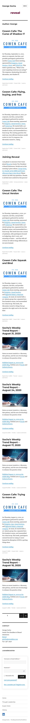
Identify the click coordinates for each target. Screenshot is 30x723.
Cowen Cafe (11, 61)
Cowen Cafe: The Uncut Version (12, 192)
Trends (22, 365)
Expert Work (6, 706)
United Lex (18, 65)
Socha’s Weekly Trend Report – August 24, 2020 (11, 387)
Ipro (12, 524)
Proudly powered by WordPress (19, 720)
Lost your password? (10, 680)
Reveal (9, 164)
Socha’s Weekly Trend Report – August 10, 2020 (11, 562)
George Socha (9, 6)
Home (4, 698)
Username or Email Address (12, 659)
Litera (10, 65)
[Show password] (24, 671)
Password (7, 667)
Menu (25, 6)
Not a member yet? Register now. (14, 684)
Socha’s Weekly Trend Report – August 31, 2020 (11, 330)
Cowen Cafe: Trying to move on (13, 496)
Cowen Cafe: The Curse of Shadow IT (13, 32)
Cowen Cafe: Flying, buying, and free (13, 93)
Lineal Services (16, 123)
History (4, 710)
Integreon (14, 63)
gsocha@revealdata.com (10, 639)
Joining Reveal (10, 157)
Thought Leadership (8, 702)
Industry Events (7, 367)
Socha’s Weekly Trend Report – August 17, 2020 (11, 442)
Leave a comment (21, 432)
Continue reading (7, 79)
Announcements (18, 182)
